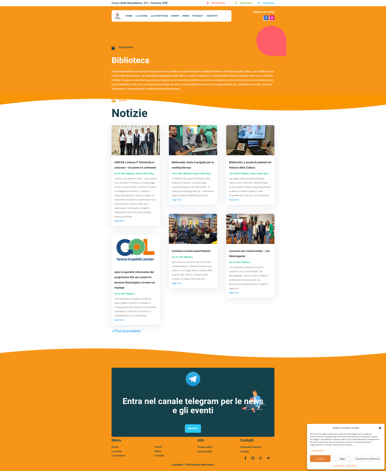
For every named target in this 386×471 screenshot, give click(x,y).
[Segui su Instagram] (272, 17)
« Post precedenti (126, 331)
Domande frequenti (250, 447)
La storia (142, 15)
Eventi (175, 15)
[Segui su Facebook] (266, 17)
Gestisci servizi (318, 450)
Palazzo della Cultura (145, 173)
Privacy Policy (351, 465)
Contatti (212, 15)
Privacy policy (205, 447)
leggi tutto (119, 220)
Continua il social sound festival (191, 251)
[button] (379, 427)
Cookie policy (205, 451)
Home (129, 15)
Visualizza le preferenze (368, 458)
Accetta (320, 458)
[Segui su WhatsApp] (260, 458)
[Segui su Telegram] (268, 458)
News (186, 15)
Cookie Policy (338, 465)
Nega (342, 458)
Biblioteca (130, 173)
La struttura (159, 15)
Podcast (198, 15)
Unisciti (193, 428)
